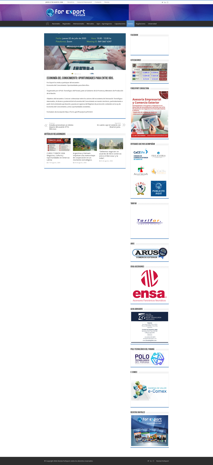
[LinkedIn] (165, 2)
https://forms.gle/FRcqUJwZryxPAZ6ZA (79, 112)
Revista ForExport (162, 461)
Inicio (47, 23)
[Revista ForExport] (65, 12)
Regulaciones (140, 24)
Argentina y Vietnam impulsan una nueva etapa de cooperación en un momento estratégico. (84, 156)
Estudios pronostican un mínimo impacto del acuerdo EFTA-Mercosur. (61, 126)
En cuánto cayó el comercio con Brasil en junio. (109, 125)
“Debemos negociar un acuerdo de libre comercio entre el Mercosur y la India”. (110, 154)
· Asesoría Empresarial (84, 2)
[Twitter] (162, 2)
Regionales (66, 24)
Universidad (152, 24)
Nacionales (56, 24)
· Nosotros (70, 2)
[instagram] (168, 2)
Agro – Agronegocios (104, 24)
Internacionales (78, 24)
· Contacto (97, 2)
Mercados (90, 24)
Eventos (130, 24)
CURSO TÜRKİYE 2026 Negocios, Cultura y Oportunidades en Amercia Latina (58, 156)
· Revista (106, 2)
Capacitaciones (120, 24)
